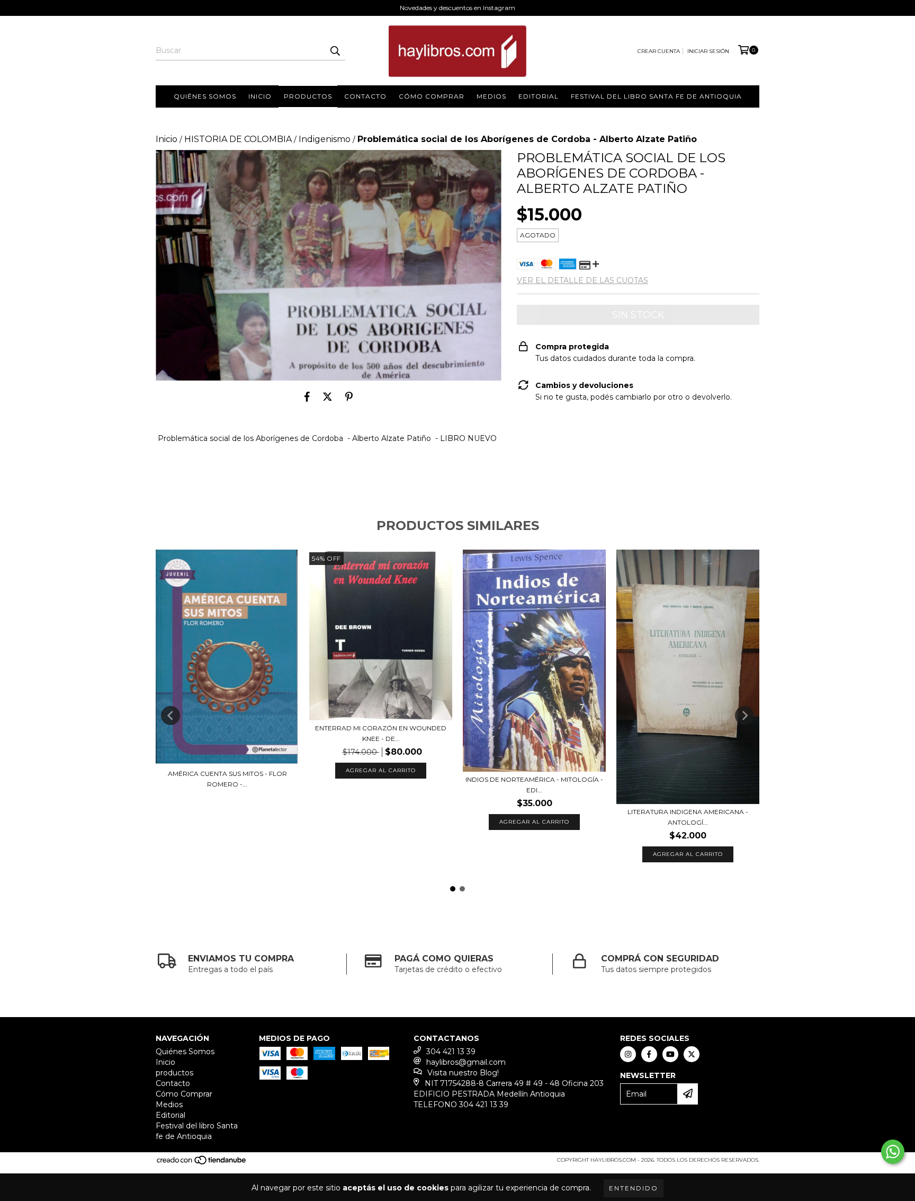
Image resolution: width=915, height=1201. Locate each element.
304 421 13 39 (451, 1051)
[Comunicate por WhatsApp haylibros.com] (892, 1152)
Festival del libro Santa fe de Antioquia (656, 96)
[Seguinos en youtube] (670, 1054)
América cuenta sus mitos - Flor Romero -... (227, 779)
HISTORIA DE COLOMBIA (238, 139)
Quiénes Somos (205, 96)
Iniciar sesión (708, 51)
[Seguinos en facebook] (649, 1054)
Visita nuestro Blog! (463, 1073)
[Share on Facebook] (307, 396)
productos (308, 96)
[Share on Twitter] (327, 396)
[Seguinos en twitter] (691, 1054)
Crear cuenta (659, 51)
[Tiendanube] (202, 1163)
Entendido (633, 1188)
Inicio (260, 96)
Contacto (365, 96)
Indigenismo (325, 139)
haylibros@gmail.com (466, 1062)
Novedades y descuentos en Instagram (457, 8)
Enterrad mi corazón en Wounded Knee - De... (380, 733)
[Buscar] (334, 50)
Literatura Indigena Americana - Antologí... (687, 817)
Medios (491, 96)
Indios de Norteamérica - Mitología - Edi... (534, 784)
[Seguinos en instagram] (628, 1054)
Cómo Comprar (431, 96)
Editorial (538, 96)
